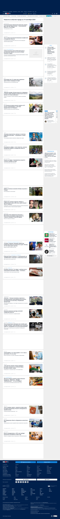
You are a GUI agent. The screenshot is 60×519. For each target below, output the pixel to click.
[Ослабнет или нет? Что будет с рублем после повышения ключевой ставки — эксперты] (35, 272)
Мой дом (28, 471)
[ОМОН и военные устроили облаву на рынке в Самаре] (35, 191)
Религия (38, 474)
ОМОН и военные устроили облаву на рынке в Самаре (15, 189)
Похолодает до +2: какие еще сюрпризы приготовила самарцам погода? (14, 80)
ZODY (33, 11)
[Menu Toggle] (3, 13)
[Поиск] (52, 13)
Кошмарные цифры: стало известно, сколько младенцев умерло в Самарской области (15, 147)
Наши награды (5, 470)
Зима (28, 466)
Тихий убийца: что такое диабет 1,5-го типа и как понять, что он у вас (15, 353)
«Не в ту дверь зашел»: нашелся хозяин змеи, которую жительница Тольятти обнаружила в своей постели (15, 408)
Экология (48, 470)
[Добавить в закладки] (41, 32)
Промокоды (10, 11)
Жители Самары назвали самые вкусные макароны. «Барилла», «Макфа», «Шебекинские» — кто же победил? (14, 380)
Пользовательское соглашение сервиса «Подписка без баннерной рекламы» (40, 513)
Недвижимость (5, 11)
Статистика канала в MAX (7, 475)
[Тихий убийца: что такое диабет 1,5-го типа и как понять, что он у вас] (35, 355)
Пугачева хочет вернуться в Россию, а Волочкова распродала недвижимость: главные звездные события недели (14, 216)
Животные (17, 474)
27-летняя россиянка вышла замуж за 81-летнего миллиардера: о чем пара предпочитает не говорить (14, 106)
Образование (29, 475)
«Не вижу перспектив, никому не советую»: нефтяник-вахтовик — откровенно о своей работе (15, 135)
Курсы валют (30, 11)
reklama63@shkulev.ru (45, 502)
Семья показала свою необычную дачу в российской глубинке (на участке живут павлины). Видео (14, 52)
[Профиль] (57, 13)
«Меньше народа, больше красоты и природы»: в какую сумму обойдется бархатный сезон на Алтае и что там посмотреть (16, 93)
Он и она (38, 466)
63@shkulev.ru (12, 508)
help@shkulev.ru (8, 509)
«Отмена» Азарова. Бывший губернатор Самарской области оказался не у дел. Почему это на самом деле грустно (16, 244)
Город (16, 470)
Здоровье (16, 475)
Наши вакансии (5, 471)
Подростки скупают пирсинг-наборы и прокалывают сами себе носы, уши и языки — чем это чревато (15, 203)
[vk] (18, 482)
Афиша (22, 11)
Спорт (48, 466)
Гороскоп (25, 11)
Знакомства (15, 11)
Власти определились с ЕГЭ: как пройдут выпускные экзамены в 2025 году (14, 434)
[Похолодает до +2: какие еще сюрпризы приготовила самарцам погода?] (35, 82)
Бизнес (16, 467)
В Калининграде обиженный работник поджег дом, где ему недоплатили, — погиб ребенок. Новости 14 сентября (15, 26)
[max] (23, 482)
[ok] (21, 482)
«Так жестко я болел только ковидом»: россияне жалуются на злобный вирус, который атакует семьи (14, 367)
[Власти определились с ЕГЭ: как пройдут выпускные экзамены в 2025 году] (35, 436)
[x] (25, 482)
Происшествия (39, 470)
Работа (38, 471)
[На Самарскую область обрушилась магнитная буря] (35, 423)
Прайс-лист (4, 467)
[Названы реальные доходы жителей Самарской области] (35, 313)
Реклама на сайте (5, 466)
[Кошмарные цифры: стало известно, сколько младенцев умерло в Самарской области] (35, 149)
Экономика (48, 471)
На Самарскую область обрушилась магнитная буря (16, 421)
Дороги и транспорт (18, 471)
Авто (16, 466)
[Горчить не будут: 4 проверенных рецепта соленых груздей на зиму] (35, 162)
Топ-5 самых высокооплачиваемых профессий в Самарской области (16, 38)
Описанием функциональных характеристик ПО (37, 507)
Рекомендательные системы (34, 512)
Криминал (28, 467)
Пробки (30, 13)
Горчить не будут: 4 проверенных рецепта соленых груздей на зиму (14, 160)
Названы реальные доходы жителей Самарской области (13, 311)
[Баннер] (49, 16)
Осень (38, 467)
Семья (38, 475)
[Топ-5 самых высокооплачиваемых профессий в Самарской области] (35, 40)
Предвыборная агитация (6, 474)
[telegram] (16, 482)
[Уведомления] (55, 13)
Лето (27, 470)
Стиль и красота (49, 467)
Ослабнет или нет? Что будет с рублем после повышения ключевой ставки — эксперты (15, 270)
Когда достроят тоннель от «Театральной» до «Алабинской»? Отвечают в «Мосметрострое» (15, 257)
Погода (19, 11)
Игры (35, 11)
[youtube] (28, 482)
